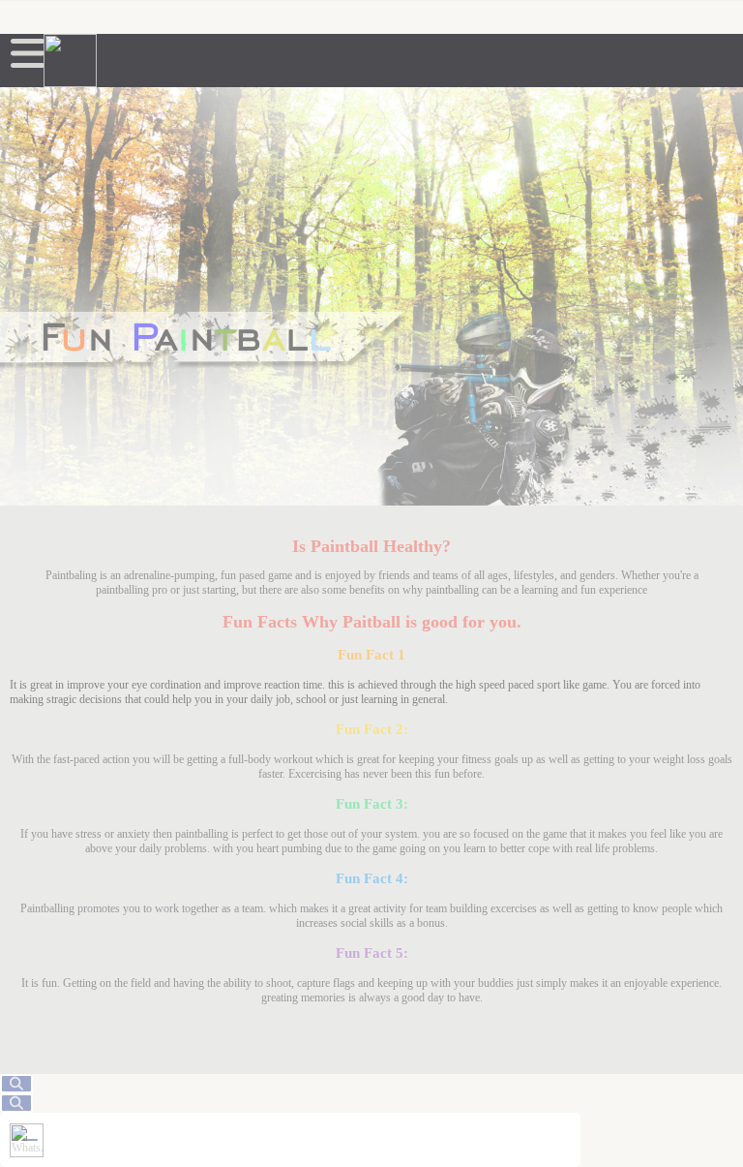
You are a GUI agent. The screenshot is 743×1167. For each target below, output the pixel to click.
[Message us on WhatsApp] (27, 1140)
